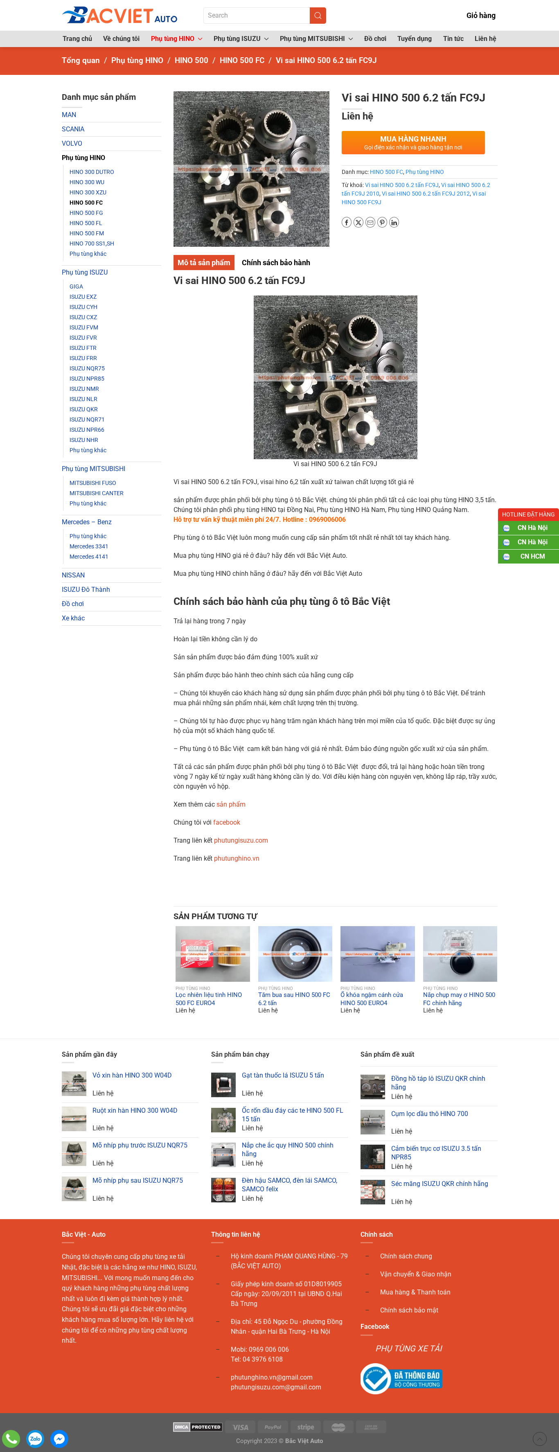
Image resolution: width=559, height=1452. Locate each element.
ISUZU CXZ (83, 317)
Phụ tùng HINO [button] (172, 39)
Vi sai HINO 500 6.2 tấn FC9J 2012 (426, 193)
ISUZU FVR (83, 337)
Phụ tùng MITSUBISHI (93, 469)
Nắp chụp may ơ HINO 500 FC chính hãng (459, 999)
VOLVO (72, 143)
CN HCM (533, 556)
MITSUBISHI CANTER (97, 493)
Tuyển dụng (414, 39)
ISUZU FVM (84, 327)
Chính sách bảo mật (409, 1310)
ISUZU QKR (84, 409)
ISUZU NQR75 (87, 368)
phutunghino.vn (236, 858)
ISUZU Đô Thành (86, 589)
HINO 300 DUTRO (92, 172)
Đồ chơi (375, 39)
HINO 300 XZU (88, 192)
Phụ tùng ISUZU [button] (237, 39)
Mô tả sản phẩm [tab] (204, 262)
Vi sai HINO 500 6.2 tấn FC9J (402, 185)
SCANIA (73, 129)
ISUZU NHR (84, 440)
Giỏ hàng (481, 15)
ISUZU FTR (83, 348)
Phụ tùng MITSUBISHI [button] (312, 39)
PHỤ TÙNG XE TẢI (408, 1348)
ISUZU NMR (84, 389)
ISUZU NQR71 (87, 419)
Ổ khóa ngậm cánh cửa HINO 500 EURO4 (371, 999)
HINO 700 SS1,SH (92, 243)
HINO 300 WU (87, 182)
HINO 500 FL (86, 223)
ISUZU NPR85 (87, 378)
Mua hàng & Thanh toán (415, 1292)
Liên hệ (485, 39)
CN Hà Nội (533, 528)
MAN (69, 115)
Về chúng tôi (121, 39)
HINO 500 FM (87, 233)
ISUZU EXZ (83, 296)
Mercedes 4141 (89, 556)
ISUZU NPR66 (87, 429)
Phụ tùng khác (88, 253)
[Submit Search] (318, 15)
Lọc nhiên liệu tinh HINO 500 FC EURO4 (209, 999)
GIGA (76, 286)
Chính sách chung (406, 1256)
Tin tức (453, 39)
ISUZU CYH (83, 307)
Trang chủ (77, 39)
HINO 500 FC (86, 202)
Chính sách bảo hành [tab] (276, 262)
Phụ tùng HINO (83, 158)
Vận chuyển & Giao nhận (415, 1274)
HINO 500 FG (86, 213)
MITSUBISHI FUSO (93, 483)
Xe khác (73, 618)
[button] (181, 954)
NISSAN (73, 575)
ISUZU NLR (83, 399)
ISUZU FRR (83, 358)
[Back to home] (120, 15)
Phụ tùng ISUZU (85, 272)
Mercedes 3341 (89, 546)
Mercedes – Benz (87, 522)
